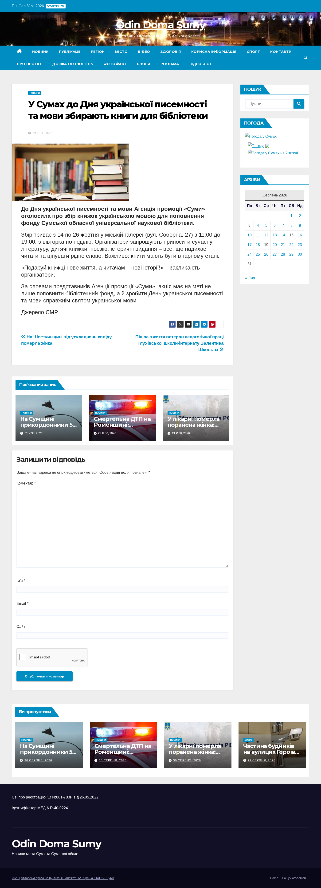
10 (249, 235)
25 (258, 254)
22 (291, 245)
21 (283, 245)
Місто (121, 52)
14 (283, 235)
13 (275, 235)
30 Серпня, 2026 (38, 760)
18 (258, 245)
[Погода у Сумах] (261, 136)
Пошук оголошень (294, 878)
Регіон (98, 52)
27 (275, 254)
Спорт (253, 52)
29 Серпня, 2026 (261, 760)
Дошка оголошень (72, 64)
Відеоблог (200, 64)
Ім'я (20, 581)
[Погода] (258, 146)
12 (266, 235)
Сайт (20, 627)
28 (283, 254)
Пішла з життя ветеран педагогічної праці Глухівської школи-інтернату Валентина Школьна (179, 343)
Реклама (169, 64)
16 (300, 235)
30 (300, 254)
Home (274, 878)
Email (22, 604)
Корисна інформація (213, 52)
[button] (305, 58)
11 (258, 235)
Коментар (26, 483)
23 (300, 245)
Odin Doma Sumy (160, 24)
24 (249, 254)
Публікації (70, 52)
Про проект (29, 64)
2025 (15, 878)
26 (266, 254)
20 (275, 245)
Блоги (143, 64)
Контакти (280, 52)
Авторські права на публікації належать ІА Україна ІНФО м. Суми (67, 878)
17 (249, 245)
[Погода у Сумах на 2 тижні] (273, 153)
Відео (144, 52)
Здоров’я (170, 52)
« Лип (250, 278)
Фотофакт (115, 64)
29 (291, 254)
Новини (40, 52)
